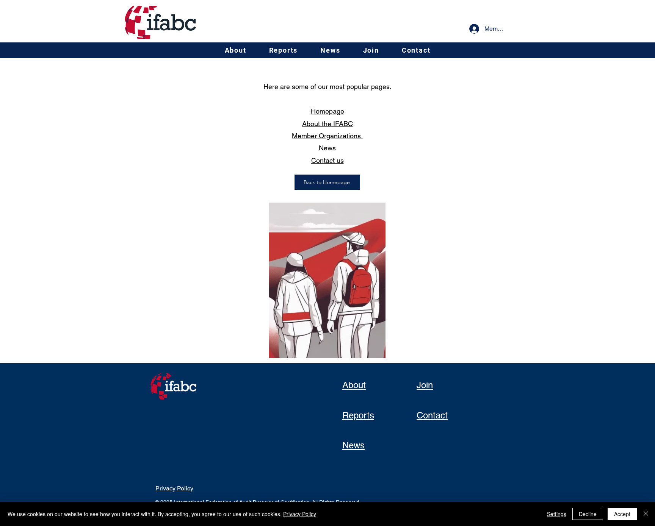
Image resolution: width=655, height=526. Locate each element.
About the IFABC (327, 124)
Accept (622, 514)
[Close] (645, 514)
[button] (235, 50)
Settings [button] (556, 514)
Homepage (327, 111)
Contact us (327, 160)
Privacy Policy (299, 514)
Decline (588, 514)
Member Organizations (327, 136)
